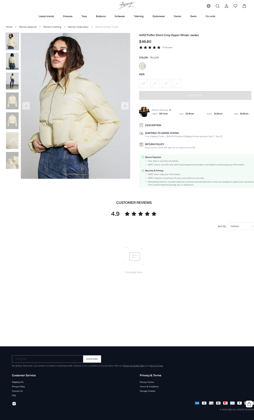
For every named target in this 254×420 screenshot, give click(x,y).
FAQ (14, 395)
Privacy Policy (18, 386)
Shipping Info (18, 382)
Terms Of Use (156, 365)
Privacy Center (147, 382)
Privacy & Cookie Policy (134, 365)
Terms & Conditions (149, 386)
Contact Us (17, 391)
